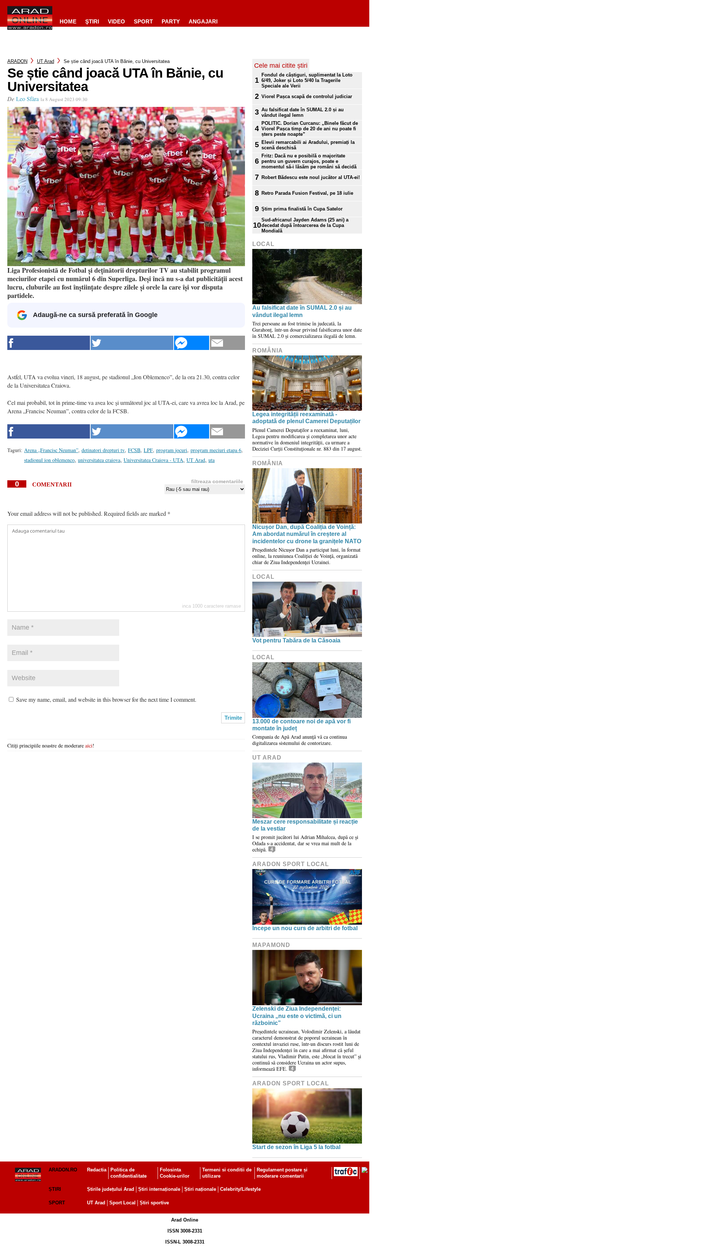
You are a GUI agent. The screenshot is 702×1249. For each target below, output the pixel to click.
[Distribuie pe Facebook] (48, 343)
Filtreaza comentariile (217, 481)
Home (68, 21)
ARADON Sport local (290, 864)
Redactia (96, 1169)
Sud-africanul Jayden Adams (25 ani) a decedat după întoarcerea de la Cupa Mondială (304, 225)
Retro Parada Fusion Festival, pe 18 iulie (307, 193)
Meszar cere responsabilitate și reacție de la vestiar (305, 825)
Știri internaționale (159, 1189)
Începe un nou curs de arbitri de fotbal (305, 928)
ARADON (17, 61)
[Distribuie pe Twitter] (132, 343)
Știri (55, 1189)
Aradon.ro (63, 1169)
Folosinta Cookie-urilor (174, 1173)
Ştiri (92, 21)
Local (263, 244)
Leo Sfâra (27, 98)
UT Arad (45, 61)
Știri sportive (154, 1202)
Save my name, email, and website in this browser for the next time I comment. (106, 699)
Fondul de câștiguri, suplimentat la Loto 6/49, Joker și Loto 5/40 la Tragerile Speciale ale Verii (306, 80)
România (267, 350)
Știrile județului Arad (110, 1189)
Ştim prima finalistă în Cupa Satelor (302, 209)
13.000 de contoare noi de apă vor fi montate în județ (301, 724)
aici (89, 745)
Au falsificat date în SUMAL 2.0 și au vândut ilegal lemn (302, 112)
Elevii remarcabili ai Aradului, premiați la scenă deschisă (308, 144)
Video (116, 21)
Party (171, 21)
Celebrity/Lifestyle (240, 1189)
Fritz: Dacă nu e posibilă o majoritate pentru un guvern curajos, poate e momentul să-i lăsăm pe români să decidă (308, 161)
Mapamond (271, 945)
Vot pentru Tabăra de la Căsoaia (296, 640)
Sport (143, 21)
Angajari (203, 21)
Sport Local (122, 1202)
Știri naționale (200, 1189)
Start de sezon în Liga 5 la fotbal (296, 1147)
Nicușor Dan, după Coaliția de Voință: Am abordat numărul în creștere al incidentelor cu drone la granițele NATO (306, 534)
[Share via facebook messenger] (191, 343)
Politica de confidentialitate (128, 1173)
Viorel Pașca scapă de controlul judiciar (306, 96)
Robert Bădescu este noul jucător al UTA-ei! (310, 177)
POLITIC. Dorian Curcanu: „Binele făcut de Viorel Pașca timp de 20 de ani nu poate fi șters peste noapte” (309, 128)
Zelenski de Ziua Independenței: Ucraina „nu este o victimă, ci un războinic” (296, 1016)
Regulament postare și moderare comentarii (282, 1173)
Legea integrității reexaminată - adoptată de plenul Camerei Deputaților (306, 417)
